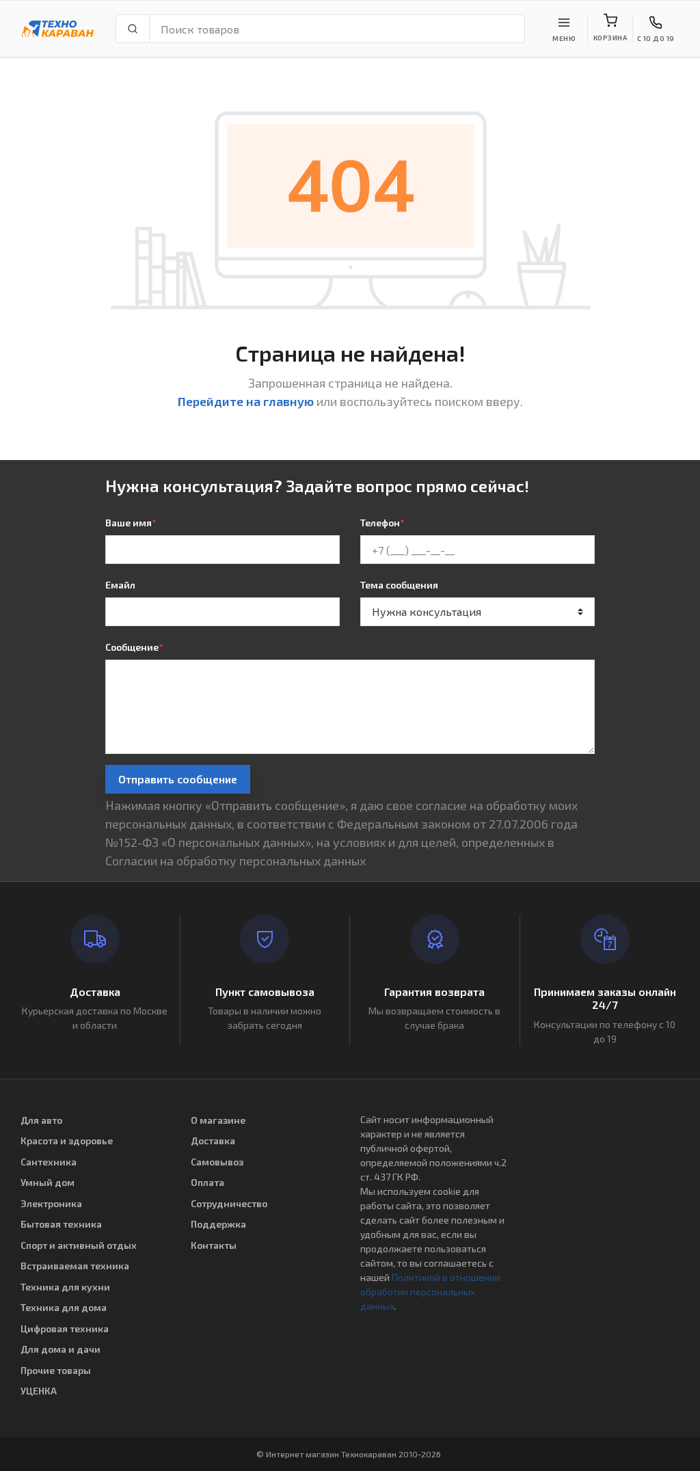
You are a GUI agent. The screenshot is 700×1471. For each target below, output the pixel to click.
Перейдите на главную (246, 401)
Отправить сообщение (177, 778)
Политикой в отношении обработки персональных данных (430, 1291)
